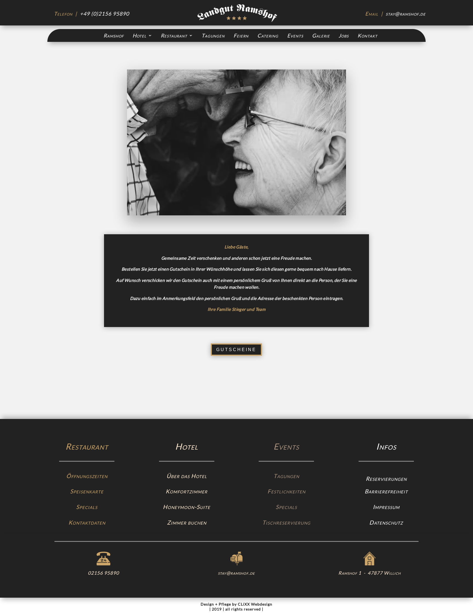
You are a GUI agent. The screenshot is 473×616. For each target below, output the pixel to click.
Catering (267, 36)
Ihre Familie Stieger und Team (236, 309)
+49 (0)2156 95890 (104, 13)
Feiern (241, 36)
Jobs (344, 36)
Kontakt (367, 36)
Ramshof (113, 36)
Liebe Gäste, (236, 246)
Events (295, 36)
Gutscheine (236, 349)
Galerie (321, 36)
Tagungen (213, 36)
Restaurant (174, 36)
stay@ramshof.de (406, 13)
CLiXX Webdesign (255, 604)
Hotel (139, 36)
